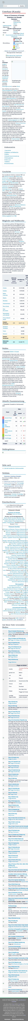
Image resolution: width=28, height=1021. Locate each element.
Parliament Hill (16, 22)
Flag (9, 828)
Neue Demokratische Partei (8, 431)
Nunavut (5, 334)
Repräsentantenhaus (23, 536)
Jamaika (8, 557)
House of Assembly (19, 589)
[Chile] (4, 542)
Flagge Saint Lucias (13, 823)
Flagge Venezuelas (14, 849)
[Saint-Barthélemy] (8, 600)
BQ (16, 44)
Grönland (25, 594)
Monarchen (5, 81)
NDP (16, 46)
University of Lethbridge (17, 494)
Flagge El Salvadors (15, 763)
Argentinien (8, 531)
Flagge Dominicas (14, 717)
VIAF (14, 619)
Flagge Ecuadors (12, 759)
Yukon (4, 331)
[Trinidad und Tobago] (25, 573)
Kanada (10, 558)
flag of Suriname (14, 832)
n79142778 (9, 619)
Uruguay (11, 578)
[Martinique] (20, 595)
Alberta (4, 298)
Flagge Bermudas (12, 976)
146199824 (19, 619)
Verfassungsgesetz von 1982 (9, 216)
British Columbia (5, 294)
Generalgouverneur (7, 86)
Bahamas (8, 532)
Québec (4, 181)
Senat (18, 86)
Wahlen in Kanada (14, 351)
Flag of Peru (11, 815)
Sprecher (15, 32)
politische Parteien (20, 367)
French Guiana (15, 991)
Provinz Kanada (6, 179)
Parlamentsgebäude (7, 90)
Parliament (11, 589)
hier (20, 781)
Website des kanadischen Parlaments (14, 51)
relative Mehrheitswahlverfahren (8, 384)
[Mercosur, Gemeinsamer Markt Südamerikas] (14, 612)
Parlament (17, 529)
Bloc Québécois (7, 425)
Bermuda (6, 589)
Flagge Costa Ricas (15, 713)
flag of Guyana (14, 776)
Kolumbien (7, 560)
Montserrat (10, 597)
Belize (5, 536)
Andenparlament (21, 609)
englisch (5, 64)
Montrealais (24, 907)
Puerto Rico (6, 598)
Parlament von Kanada (7, 186)
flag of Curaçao (14, 981)
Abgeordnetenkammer (22, 531)
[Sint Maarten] (13, 603)
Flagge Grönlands (12, 853)
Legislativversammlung (22, 544)
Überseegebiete (19, 584)
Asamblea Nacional (12, 562)
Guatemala (8, 552)
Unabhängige (8, 438)
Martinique (23, 595)
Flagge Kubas (13, 794)
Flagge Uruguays (12, 844)
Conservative (18, 43)
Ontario (10, 181)
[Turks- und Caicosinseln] (25, 603)
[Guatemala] (4, 552)
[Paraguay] (22, 565)
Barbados (8, 534)
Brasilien (5, 540)
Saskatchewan (6, 303)
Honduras (13, 555)
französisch (5, 69)
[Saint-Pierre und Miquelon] (17, 602)
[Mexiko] (19, 562)
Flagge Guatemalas (15, 771)
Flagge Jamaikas (14, 786)
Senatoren (21, 241)
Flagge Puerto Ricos (13, 861)
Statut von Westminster (15, 206)
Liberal (22, 33)
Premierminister (15, 139)
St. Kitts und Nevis (12, 568)
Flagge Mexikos (12, 798)
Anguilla (9, 587)
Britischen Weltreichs (20, 205)
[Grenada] (9, 550)
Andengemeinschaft (11, 609)
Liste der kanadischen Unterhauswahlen (14, 468)
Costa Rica (13, 544)
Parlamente (12, 527)
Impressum (7, 1019)
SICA (12, 614)
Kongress (14, 531)
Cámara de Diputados (20, 547)
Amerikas (17, 527)
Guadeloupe (8, 595)
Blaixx (18, 875)
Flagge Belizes (13, 657)
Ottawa (15, 24)
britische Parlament (9, 176)
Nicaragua (20, 563)
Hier (19, 1004)
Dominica (10, 545)
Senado (13, 563)
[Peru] (26, 567)
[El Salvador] (22, 548)
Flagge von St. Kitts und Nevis (15, 819)
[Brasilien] (19, 539)
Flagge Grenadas (14, 767)
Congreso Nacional (12, 542)
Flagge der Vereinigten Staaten (15, 840)
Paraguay (25, 565)
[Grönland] (22, 594)
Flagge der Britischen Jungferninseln (17, 972)
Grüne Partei (8, 435)
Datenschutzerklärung (18, 1019)
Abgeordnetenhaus (21, 532)
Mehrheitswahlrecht (11, 98)
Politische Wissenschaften (10, 495)
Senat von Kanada (17, 514)
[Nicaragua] (17, 563)
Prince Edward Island (18, 521)
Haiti (7, 553)
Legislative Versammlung (13, 537)
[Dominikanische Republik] (23, 545)
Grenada (12, 550)
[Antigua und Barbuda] (3, 529)
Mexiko (21, 562)
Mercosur (18, 612)
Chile (6, 542)
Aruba (24, 587)
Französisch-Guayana (9, 594)
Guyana (20, 552)
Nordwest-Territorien (5, 327)
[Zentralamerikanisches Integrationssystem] (10, 614)
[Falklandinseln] (15, 592)
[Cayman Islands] (21, 590)
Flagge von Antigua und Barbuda (18, 640)
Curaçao (7, 592)
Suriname (10, 573)
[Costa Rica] (10, 544)
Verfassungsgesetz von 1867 (15, 120)
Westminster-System (11, 195)
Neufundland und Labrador (6, 314)
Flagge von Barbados (15, 652)
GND (17, 618)
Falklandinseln (19, 592)
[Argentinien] (4, 531)
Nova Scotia (5, 182)
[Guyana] (17, 552)
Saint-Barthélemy (17, 600)
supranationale (16, 607)
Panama (9, 565)
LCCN (4, 619)
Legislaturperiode (7, 25)
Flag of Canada (12, 632)
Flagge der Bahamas (15, 648)
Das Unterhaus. (8, 491)
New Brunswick (14, 182)
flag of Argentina (14, 644)
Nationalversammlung (12, 536)
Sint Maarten (17, 603)
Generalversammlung (19, 578)
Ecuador (7, 548)
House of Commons (21, 123)
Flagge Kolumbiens (15, 790)
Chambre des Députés (19, 553)
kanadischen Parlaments (5, 77)
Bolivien (5, 537)
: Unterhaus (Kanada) (12, 476)
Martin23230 (20, 930)
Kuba (6, 562)
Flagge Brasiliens (12, 703)
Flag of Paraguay (12, 811)
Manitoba (5, 300)
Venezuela (14, 581)
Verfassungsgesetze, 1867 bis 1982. (13, 486)
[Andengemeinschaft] (5, 609)
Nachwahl (18, 393)
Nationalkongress (11, 540)
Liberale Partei (8, 418)
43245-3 (21, 618)
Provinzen (17, 232)
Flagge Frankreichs (13, 857)
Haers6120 (19, 938)
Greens (17, 48)
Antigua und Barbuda (9, 529)
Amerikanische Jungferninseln (16, 585)
